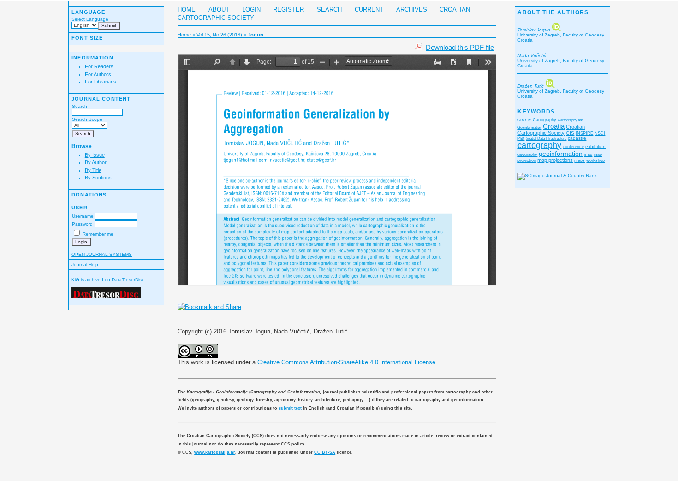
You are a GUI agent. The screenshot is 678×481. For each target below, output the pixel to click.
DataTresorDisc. (128, 279)
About (218, 9)
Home (187, 9)
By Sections (98, 177)
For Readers (99, 66)
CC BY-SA (324, 452)
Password (82, 223)
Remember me (98, 234)
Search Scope (87, 119)
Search (79, 106)
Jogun (255, 34)
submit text (290, 408)
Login (251, 9)
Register (288, 9)
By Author (96, 162)
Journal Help (84, 264)
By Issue (95, 155)
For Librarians (100, 81)
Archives (411, 9)
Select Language (89, 19)
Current (369, 9)
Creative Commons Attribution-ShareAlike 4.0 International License (346, 362)
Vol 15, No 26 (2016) (219, 34)
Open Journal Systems (101, 254)
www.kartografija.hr (214, 452)
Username (83, 216)
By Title (93, 170)
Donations (89, 194)
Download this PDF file (460, 47)
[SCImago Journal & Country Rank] (557, 175)
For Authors (98, 74)
